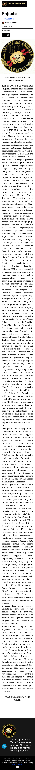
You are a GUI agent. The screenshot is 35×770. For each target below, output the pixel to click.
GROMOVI (15, 23)
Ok (17, 767)
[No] (33, 763)
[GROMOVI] (3, 23)
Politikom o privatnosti (17, 764)
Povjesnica (8, 19)
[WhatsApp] (8, 35)
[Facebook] (4, 35)
